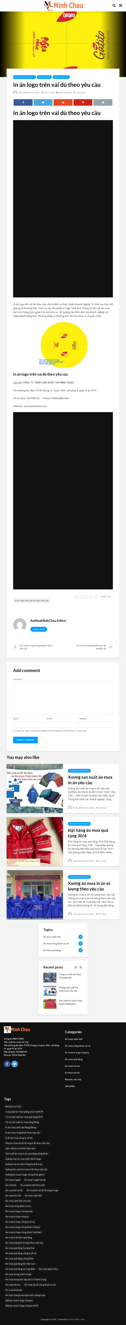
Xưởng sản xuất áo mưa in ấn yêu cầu (90, 779)
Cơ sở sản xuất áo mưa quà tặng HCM (24, 1116)
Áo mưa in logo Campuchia (19, 1211)
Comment (17, 679)
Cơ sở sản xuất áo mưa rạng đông (22, 1122)
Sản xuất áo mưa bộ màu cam (20, 1148)
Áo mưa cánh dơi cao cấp (18, 1200)
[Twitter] (14, 1064)
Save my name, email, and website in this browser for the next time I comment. (51, 731)
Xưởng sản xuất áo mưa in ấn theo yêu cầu (26, 1169)
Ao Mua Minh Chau (76, 1319)
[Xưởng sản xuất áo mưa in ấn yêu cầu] (35, 788)
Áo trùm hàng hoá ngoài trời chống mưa (25, 1295)
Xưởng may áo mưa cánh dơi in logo (23, 1158)
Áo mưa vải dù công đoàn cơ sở (40, 1284)
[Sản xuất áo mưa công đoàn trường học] (49, 1003)
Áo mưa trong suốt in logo (19, 1274)
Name (16, 719)
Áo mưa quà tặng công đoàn (20, 1258)
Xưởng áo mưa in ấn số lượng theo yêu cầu (89, 886)
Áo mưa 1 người (13, 1179)
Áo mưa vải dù (44, 77)
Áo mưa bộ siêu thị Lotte (33, 1185)
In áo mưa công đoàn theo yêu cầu (23, 1132)
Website (83, 719)
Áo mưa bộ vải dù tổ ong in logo (42, 1190)
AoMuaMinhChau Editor (29, 92)
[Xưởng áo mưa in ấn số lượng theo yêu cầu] (35, 894)
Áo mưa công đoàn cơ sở (77, 1045)
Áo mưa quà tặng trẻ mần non (20, 1263)
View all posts (39, 629)
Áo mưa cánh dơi (73, 1039)
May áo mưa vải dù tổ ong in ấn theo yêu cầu (28, 1143)
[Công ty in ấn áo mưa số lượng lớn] (49, 977)
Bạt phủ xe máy (13, 1106)
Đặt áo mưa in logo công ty (19, 1300)
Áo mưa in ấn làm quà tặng (19, 1237)
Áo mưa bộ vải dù (14, 1190)
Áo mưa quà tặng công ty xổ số (21, 1253)
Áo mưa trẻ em (72, 1065)
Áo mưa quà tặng (74, 1059)
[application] (63, 208)
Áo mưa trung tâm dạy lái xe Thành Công (26, 1279)
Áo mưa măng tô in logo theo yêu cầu (24, 1242)
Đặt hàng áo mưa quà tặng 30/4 (88, 833)
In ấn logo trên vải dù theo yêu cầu (32, 600)
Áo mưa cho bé (13, 1195)
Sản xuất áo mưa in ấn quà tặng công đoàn (27, 1153)
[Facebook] (7, 1064)
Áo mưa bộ (11, 1185)
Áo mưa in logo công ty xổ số (20, 1221)
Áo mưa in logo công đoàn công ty (23, 1227)
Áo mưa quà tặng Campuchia (20, 1248)
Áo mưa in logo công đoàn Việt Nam (24, 1232)
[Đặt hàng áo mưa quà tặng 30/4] (35, 841)
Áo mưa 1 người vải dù (34, 1179)
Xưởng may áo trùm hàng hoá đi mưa (24, 1164)
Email (49, 719)
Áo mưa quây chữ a (48, 1268)
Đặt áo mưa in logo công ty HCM (22, 1305)
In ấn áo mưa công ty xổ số (19, 1137)
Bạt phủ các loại (61, 77)
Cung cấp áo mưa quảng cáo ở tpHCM (24, 1111)
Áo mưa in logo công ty (24, 77)
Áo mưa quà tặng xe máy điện (20, 1268)
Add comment (65, 92)
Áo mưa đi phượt (14, 1289)
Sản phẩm (70, 1086)
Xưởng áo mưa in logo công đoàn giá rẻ (25, 1174)
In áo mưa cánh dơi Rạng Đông (21, 1127)
